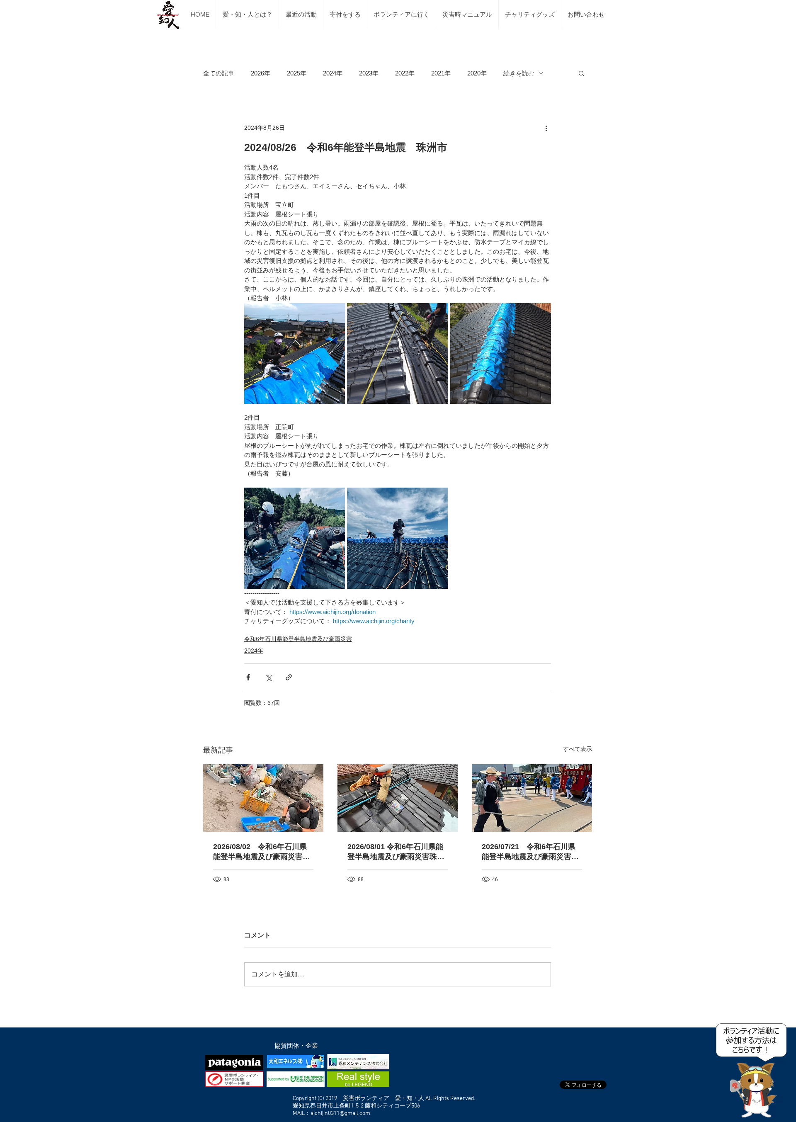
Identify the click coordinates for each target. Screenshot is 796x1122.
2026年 (260, 73)
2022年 (405, 73)
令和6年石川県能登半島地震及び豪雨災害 (298, 639)
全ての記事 (218, 73)
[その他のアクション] (546, 128)
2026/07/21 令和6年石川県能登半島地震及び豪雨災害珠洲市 (530, 852)
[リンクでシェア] (289, 677)
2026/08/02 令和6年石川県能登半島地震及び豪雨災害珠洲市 (261, 852)
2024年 (332, 73)
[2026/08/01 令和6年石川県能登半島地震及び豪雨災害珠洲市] (397, 798)
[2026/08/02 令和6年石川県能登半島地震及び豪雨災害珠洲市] (263, 798)
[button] (581, 73)
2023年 (369, 73)
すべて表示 (577, 749)
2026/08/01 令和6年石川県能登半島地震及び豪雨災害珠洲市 (395, 852)
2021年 (441, 73)
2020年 (477, 73)
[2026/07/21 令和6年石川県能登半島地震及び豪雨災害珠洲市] (532, 798)
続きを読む (518, 73)
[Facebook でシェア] (248, 677)
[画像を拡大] (294, 353)
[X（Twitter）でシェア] (268, 677)
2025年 (296, 73)
